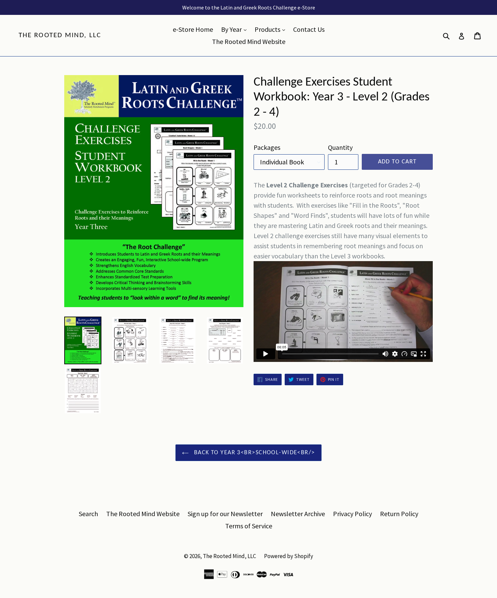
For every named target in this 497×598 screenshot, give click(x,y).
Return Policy (399, 513)
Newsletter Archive (298, 513)
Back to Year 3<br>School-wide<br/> (253, 453)
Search (88, 513)
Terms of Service (248, 526)
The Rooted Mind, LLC (60, 35)
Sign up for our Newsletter (225, 513)
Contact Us (309, 29)
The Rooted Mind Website (248, 41)
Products (271, 29)
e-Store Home (193, 29)
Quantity (340, 147)
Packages (267, 147)
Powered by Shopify (288, 556)
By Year (235, 29)
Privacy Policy (352, 513)
